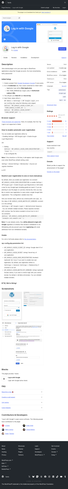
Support (64, 57)
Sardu (7, 477)
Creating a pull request (8, 397)
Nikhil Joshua (9, 429)
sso (65, 100)
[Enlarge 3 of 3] (41, 324)
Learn (36, 446)
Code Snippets (6, 408)
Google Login (62, 93)
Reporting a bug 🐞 (8, 392)
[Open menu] (65, 2)
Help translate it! (46, 12)
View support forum (53, 156)
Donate (54, 452)
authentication (62, 90)
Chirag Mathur (30, 429)
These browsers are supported (11, 122)
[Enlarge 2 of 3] (41, 294)
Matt (4, 463)
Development (35, 57)
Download (62, 49)
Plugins (20, 452)
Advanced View (52, 105)
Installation (23, 57)
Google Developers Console (26, 83)
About (3, 446)
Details (5, 57)
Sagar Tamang (9, 433)
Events (53, 449)
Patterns (20, 455)
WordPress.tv (40, 455)
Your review (50, 136)
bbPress (5, 466)
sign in (61, 100)
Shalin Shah (29, 425)
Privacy (4, 455)
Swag (53, 455)
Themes (20, 449)
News (3, 449)
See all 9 (64, 86)
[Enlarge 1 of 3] (20, 294)
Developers (38, 452)
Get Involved (55, 446)
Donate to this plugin (53, 172)
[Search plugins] (19, 18)
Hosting (4, 452)
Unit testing (5, 402)
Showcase (21, 446)
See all (64, 136)
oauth (64, 96)
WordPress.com (7, 460)
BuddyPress (6, 469)
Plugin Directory (6, 7)
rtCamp (15, 50)
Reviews (14, 57)
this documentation (30, 239)
